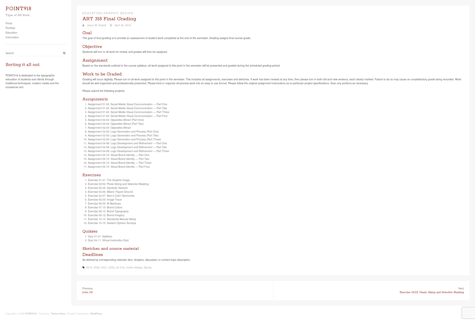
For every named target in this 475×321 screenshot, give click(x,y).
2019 (89, 267)
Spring (147, 267)
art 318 (120, 267)
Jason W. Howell (96, 25)
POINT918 (19, 9)
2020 (97, 267)
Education (11, 32)
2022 (111, 267)
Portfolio (10, 28)
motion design (134, 267)
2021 (104, 267)
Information (12, 37)
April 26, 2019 (122, 25)
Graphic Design (118, 13)
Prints (9, 23)
